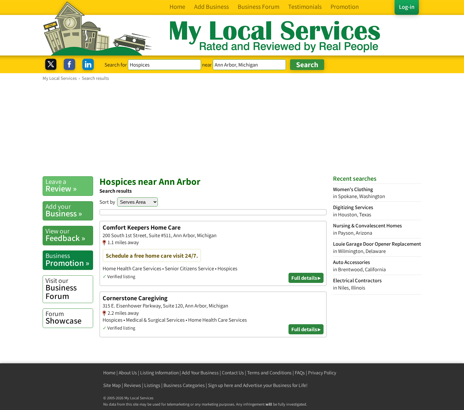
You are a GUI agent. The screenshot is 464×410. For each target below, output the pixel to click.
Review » (61, 185)
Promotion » (67, 259)
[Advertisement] (232, 128)
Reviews (132, 385)
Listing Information (159, 373)
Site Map (112, 385)
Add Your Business (200, 373)
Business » (63, 210)
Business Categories (184, 385)
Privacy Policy (322, 373)
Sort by (107, 201)
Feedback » (65, 234)
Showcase (63, 317)
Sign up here (220, 385)
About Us (128, 373)
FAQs (300, 373)
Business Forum (61, 289)
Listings (152, 385)
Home (109, 373)
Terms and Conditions (269, 373)
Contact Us (233, 373)
